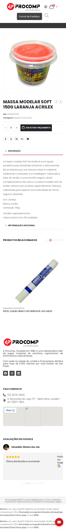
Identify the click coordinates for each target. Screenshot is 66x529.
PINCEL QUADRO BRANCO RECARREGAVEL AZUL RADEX (27, 311)
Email (27, 138)
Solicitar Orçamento (38, 127)
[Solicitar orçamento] (59, 522)
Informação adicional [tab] (21, 225)
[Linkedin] (18, 373)
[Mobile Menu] (45, 6)
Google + (22, 138)
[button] (46, 15)
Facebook (5, 138)
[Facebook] (5, 373)
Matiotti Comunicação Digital (47, 501)
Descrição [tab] (14, 150)
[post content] (33, 277)
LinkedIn (16, 138)
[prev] (56, 102)
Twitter (11, 138)
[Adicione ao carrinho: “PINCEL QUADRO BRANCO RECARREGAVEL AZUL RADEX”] (58, 252)
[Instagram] (12, 373)
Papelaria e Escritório (23, 118)
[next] (61, 102)
